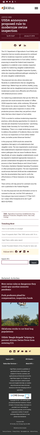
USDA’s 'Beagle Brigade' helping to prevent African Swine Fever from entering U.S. (18, 340)
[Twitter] (20, 45)
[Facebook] (15, 45)
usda (32, 215)
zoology (5, 217)
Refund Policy (34, 431)
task (29, 215)
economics (18, 214)
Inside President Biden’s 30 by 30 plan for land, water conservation (20, 246)
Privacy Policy (16, 431)
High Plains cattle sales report (12, 240)
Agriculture (11, 214)
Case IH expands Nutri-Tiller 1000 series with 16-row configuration (20, 234)
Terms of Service (7, 431)
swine (25, 215)
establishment (27, 214)
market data (25, 400)
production (13, 215)
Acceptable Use (25, 431)
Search (34, 263)
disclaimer (23, 416)
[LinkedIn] (24, 45)
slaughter (20, 215)
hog (33, 214)
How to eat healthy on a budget (12, 229)
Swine (10, 17)
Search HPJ (5, 259)
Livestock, (4, 17)
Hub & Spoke (23, 428)
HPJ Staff (12, 36)
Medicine (6, 215)
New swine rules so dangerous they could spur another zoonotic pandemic (18, 287)
